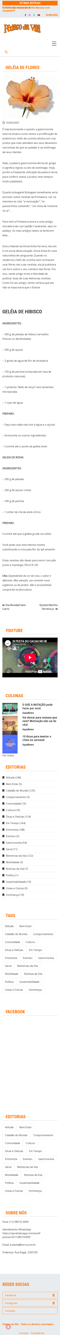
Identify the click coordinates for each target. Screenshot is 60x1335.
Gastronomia (14, 842)
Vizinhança (12, 895)
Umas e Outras (15, 888)
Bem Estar (12, 784)
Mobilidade (12, 862)
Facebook (25, 15)
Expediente (37, 1333)
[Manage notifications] (8, 1326)
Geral (9, 849)
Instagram (30, 15)
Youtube (39, 15)
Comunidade (13, 803)
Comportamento (16, 797)
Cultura (10, 810)
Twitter (34, 15)
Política (10, 875)
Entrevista (12, 829)
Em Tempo (12, 823)
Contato (24, 1333)
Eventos (11, 836)
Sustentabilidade (16, 882)
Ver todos (8, 755)
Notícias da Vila (15, 869)
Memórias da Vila (16, 855)
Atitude (10, 777)
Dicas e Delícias (15, 816)
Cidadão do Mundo (17, 790)
